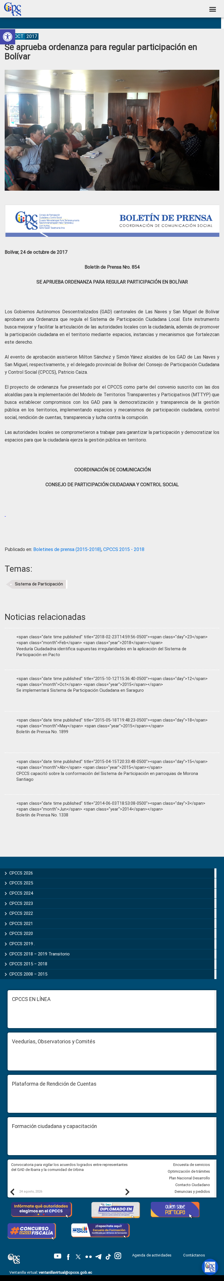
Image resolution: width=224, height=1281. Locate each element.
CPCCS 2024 (21, 893)
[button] (7, 36)
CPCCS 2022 (21, 913)
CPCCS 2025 (21, 883)
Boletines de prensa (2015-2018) (67, 549)
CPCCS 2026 (21, 873)
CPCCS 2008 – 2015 (28, 974)
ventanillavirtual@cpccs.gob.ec (65, 1272)
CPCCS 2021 (21, 923)
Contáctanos (194, 1255)
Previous (12, 1191)
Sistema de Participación (39, 584)
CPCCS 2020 (21, 933)
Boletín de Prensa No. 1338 (42, 815)
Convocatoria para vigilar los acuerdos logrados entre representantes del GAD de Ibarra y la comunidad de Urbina (69, 1167)
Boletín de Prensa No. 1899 (42, 731)
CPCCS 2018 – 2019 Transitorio (39, 954)
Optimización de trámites (189, 1171)
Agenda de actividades (152, 1255)
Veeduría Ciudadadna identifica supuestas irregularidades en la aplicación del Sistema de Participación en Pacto (101, 651)
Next (127, 1191)
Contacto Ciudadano (192, 1185)
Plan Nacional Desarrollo (189, 1178)
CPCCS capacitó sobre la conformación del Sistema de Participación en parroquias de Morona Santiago (107, 776)
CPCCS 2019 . (22, 943)
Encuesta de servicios (191, 1164)
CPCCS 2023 (21, 903)
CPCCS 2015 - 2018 (123, 549)
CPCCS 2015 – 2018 (28, 964)
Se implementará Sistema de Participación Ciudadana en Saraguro (80, 690)
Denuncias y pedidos (192, 1191)
